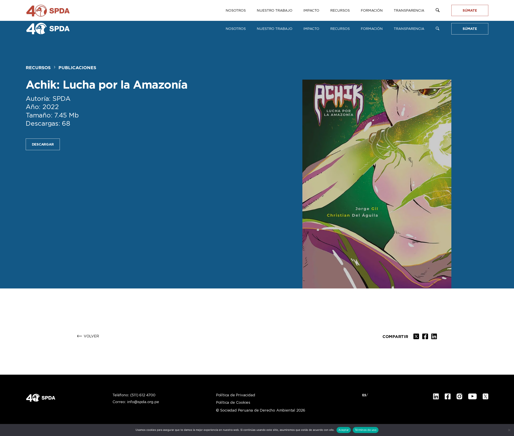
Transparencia (409, 28)
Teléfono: (133, 395)
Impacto (311, 28)
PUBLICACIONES (77, 68)
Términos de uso (365, 429)
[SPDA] (48, 28)
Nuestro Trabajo (274, 28)
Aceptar (344, 429)
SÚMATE (470, 28)
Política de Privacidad (235, 395)
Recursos (340, 28)
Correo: (135, 402)
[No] (509, 430)
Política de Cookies (233, 403)
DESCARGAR (43, 144)
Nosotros (236, 28)
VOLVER (91, 336)
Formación (372, 28)
